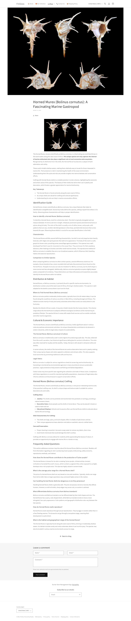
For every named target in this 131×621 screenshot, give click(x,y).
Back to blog (66, 536)
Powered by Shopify (29, 617)
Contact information (75, 616)
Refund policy (38, 616)
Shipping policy (64, 616)
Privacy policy (46, 616)
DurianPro (75, 585)
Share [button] (36, 115)
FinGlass (22, 617)
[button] (51, 4)
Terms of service (55, 616)
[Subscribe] (79, 595)
